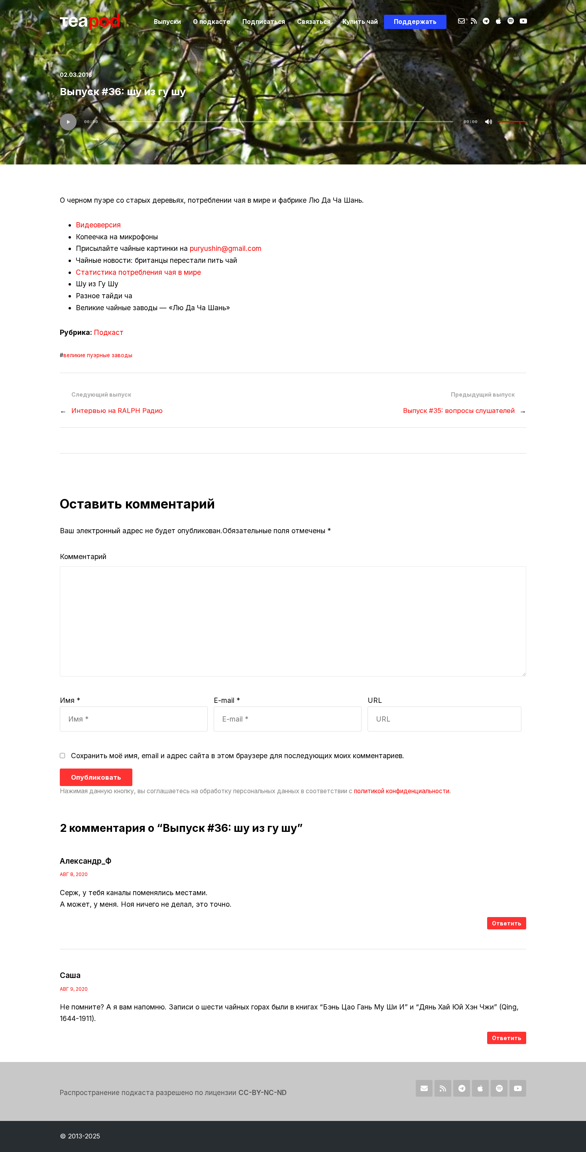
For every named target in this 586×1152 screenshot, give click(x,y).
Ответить (506, 923)
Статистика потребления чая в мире (138, 272)
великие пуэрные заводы (97, 355)
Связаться (313, 21)
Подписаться (263, 21)
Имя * (70, 700)
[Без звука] (489, 122)
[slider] (512, 122)
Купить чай (360, 21)
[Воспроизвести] (68, 121)
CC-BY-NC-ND (262, 1092)
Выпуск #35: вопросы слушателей (459, 411)
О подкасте (211, 21)
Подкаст (109, 332)
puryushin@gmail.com (226, 248)
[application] (293, 122)
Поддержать (415, 21)
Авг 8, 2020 (74, 874)
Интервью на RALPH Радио (117, 411)
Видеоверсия (98, 225)
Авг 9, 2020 (74, 989)
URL (375, 700)
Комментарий (83, 556)
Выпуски (167, 21)
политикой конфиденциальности (401, 791)
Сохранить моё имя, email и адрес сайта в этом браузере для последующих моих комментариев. (237, 755)
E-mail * (227, 700)
